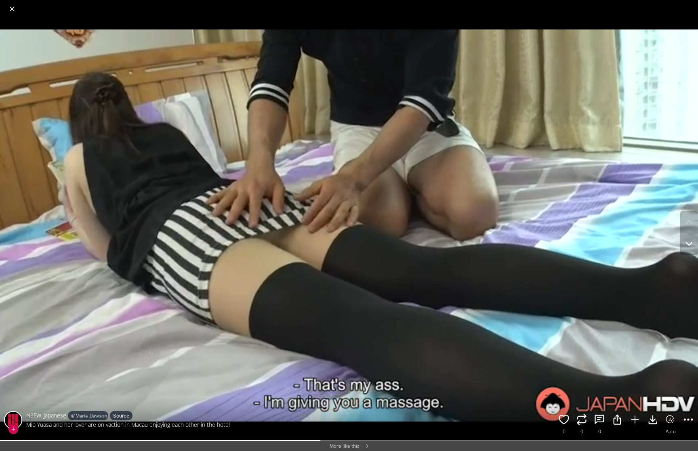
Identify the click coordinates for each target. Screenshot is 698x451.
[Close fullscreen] (12, 9)
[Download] (652, 421)
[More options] (688, 421)
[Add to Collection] (635, 421)
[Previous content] (689, 222)
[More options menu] (690, 4)
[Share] (617, 421)
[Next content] (689, 244)
